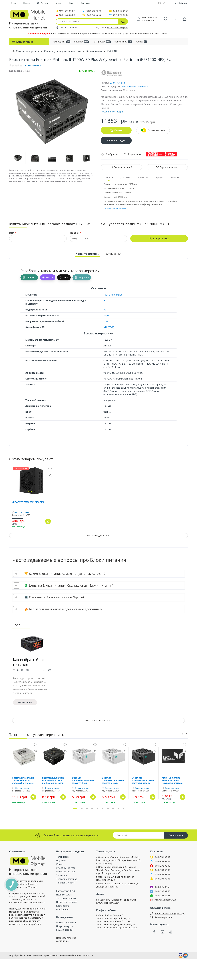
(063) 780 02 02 (93, 15)
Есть (105, 321)
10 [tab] (123, 808)
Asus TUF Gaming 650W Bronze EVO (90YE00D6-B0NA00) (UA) (172, 780)
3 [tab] (87, 808)
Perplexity (84, 277)
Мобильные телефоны (117, 27)
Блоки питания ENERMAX (135, 86)
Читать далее (25, 702)
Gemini (49, 277)
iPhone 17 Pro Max (65, 867)
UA (164, 3)
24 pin (106, 315)
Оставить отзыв (22, 512)
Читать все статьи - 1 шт (98, 720)
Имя (12, 233)
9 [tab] (118, 808)
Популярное (122, 41)
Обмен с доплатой (66, 922)
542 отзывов (148, 20)
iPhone (59, 864)
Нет (105, 300)
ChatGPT (31, 277)
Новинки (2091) (64, 894)
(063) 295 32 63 (120, 11)
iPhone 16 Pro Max (65, 871)
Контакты (85, 3)
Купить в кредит (116, 140)
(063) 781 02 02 (67, 11)
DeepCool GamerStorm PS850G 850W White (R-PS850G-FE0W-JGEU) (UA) (113, 780)
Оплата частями (156, 130)
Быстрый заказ (161, 238)
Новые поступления (66, 902)
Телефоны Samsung (66, 878)
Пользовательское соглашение (66, 939)
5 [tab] (97, 808)
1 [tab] (75, 808)
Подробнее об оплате (115, 208)
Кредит (58, 3)
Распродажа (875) (65, 890)
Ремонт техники (64, 929)
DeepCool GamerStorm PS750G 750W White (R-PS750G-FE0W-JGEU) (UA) (83, 780)
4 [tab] (92, 808)
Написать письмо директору (169, 913)
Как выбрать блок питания (28, 662)
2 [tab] (81, 808)
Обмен (26, 3)
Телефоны (61, 875)
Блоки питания (117, 82)
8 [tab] (113, 808)
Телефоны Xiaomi (65, 882)
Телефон (75, 233)
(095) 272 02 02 (67, 15)
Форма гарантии (163, 917)
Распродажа (61, 41)
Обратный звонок (68, 27)
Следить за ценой (123, 167)
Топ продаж (101, 41)
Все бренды (62, 909)
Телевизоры (62, 856)
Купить (118, 130)
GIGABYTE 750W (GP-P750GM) (28, 502)
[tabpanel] (32, 670)
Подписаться (176, 835)
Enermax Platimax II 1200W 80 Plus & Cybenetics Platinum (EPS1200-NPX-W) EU (23, 780)
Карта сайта (62, 905)
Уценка (141, 41)
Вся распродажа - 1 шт (98, 535)
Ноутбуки (61, 860)
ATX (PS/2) (108, 327)
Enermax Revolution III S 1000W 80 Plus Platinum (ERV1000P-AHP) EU (53, 780)
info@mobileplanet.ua (165, 899)
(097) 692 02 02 (93, 11)
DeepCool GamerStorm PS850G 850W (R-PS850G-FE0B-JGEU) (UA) (143, 780)
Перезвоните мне (169, 167)
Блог (71, 3)
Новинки (81, 41)
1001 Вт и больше (112, 294)
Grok (66, 277)
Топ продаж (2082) (66, 898)
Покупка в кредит (65, 926)
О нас (13, 3)
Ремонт (44, 3)
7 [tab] (108, 808)
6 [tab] (102, 808)
